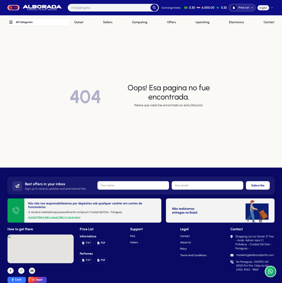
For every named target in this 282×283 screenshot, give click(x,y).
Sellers (134, 242)
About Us (185, 242)
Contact (185, 236)
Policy (183, 248)
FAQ (132, 236)
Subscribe (258, 185)
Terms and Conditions (193, 255)
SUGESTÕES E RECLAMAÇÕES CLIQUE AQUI (54, 217)
